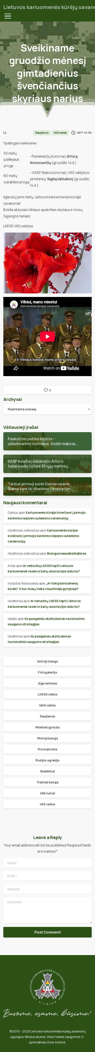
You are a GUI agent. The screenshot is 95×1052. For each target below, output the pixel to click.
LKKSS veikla (47, 694)
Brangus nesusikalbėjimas (66, 553)
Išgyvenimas (47, 683)
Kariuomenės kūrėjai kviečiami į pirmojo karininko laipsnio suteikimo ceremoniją (43, 535)
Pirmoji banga (47, 738)
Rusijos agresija (47, 760)
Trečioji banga (48, 782)
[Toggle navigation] (7, 16)
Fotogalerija (47, 672)
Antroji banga (47, 661)
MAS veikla (47, 705)
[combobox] (47, 409)
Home (37, 109)
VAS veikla (47, 804)
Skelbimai (47, 771)
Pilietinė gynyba (47, 727)
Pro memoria (47, 749)
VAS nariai (47, 793)
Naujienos (54, 109)
